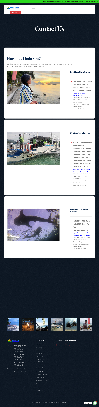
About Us (38, 350)
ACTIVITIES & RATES (62, 8)
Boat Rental (39, 368)
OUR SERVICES (50, 8)
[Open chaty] (95, 403)
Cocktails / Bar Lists (41, 374)
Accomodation (40, 361)
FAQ (78, 8)
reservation (16, 12)
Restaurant (39, 365)
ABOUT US (40, 8)
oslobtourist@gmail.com (20, 369)
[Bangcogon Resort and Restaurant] (13, 8)
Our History (39, 353)
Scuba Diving (39, 371)
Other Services (40, 377)
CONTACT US (85, 8)
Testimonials (39, 356)
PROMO (72, 8)
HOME (33, 8)
